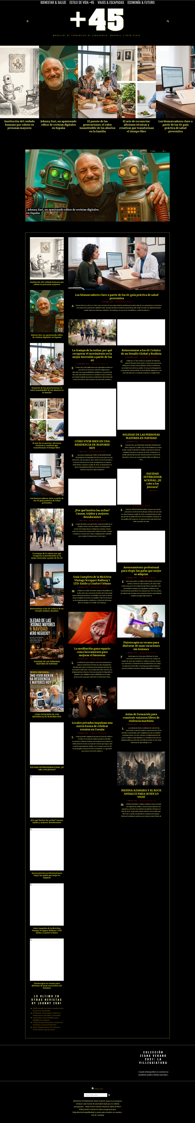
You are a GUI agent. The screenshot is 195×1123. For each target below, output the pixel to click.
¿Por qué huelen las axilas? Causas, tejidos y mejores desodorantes (92, 514)
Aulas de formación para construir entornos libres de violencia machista (141, 718)
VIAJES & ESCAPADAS (111, 2)
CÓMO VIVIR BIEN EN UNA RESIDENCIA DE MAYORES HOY (92, 445)
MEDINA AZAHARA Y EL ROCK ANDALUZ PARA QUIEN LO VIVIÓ (141, 794)
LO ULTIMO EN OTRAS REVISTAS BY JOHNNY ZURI (46, 999)
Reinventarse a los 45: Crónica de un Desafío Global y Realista (141, 352)
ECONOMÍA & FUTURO (141, 2)
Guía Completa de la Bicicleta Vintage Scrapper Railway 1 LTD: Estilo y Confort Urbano (92, 580)
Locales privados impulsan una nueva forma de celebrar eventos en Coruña (92, 726)
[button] (109, 1095)
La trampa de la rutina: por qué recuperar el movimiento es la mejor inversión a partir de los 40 (92, 355)
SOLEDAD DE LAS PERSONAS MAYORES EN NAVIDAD (141, 436)
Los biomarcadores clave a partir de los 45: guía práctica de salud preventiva (175, 126)
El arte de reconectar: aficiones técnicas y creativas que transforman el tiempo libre (136, 126)
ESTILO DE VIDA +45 (82, 2)
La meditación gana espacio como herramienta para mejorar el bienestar (92, 652)
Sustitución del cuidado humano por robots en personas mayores (19, 125)
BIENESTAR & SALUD (53, 2)
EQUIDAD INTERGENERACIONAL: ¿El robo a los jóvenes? (153, 480)
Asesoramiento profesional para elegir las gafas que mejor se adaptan (141, 571)
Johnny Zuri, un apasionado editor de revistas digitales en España (58, 125)
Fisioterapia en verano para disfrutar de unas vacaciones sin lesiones (141, 646)
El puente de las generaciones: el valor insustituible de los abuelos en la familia (97, 126)
